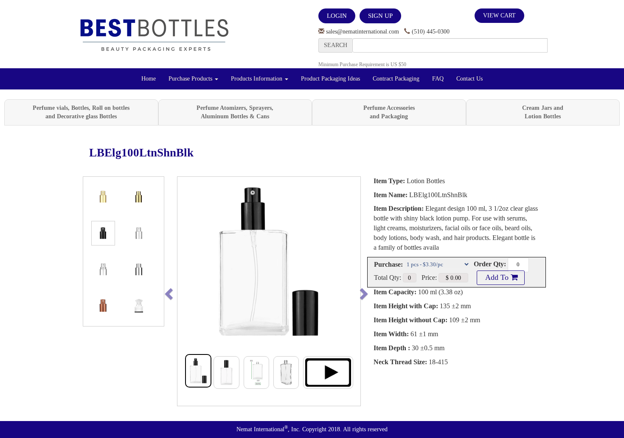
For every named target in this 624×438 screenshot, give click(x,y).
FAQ (438, 78)
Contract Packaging (396, 78)
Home (148, 78)
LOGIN (337, 15)
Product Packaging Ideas (330, 78)
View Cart (499, 15)
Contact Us (469, 78)
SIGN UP (380, 15)
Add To (497, 277)
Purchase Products (191, 78)
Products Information (257, 78)
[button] (186, 291)
